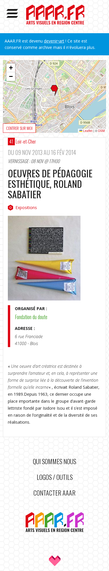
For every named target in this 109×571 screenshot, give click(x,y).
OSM (101, 131)
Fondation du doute (31, 317)
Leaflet (87, 131)
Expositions (26, 207)
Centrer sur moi (19, 128)
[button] (54, 91)
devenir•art (54, 41)
